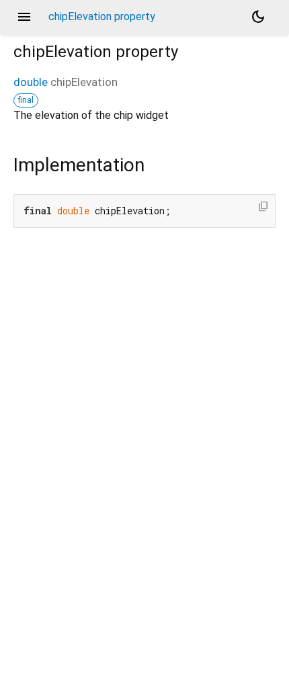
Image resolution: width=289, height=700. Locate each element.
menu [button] (24, 17)
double (30, 82)
